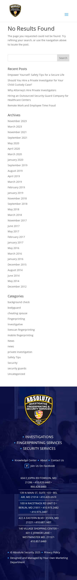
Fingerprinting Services (39, 442)
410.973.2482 (51, 507)
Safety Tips (14, 357)
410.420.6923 (48, 497)
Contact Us (57, 460)
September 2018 (17, 203)
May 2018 (13, 209)
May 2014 (13, 281)
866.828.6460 (38, 486)
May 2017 (13, 231)
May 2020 (13, 143)
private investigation (20, 352)
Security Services (39, 448)
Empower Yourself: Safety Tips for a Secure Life (36, 74)
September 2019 (17, 165)
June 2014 (14, 275)
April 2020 (14, 148)
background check (19, 302)
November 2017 (17, 220)
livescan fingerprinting (21, 329)
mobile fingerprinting (20, 335)
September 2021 (17, 137)
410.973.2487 (39, 512)
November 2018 (17, 198)
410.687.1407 (43, 522)
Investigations (39, 436)
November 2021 (17, 132)
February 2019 (16, 187)
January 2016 (15, 259)
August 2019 (15, 170)
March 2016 (15, 253)
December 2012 (17, 286)
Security (12, 363)
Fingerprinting (16, 318)
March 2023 (15, 126)
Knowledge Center (26, 460)
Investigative (15, 324)
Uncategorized (16, 374)
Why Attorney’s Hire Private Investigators (32, 90)
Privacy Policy (52, 552)
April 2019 (14, 176)
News (11, 340)
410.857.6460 (38, 541)
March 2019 (15, 181)
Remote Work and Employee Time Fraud (32, 105)
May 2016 (13, 248)
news (11, 346)
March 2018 (15, 215)
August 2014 (15, 270)
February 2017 (16, 237)
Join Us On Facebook (42, 466)
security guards (17, 368)
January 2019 (15, 193)
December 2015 (17, 264)
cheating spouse (17, 313)
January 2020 (15, 159)
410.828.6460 (42, 482)
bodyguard (14, 307)
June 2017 (14, 226)
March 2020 (15, 154)
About (43, 460)
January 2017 (15, 242)
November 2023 (17, 121)
